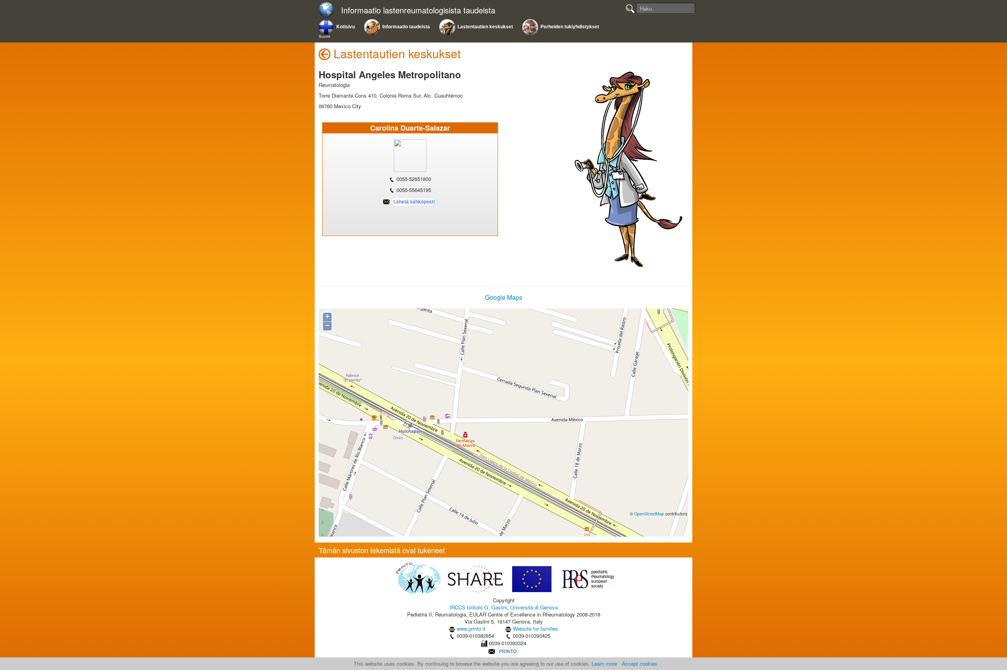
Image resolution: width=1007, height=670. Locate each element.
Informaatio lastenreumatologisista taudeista (418, 10)
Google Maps (503, 297)
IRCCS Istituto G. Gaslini (478, 607)
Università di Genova (534, 607)
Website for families (535, 628)
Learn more (604, 663)
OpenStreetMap (649, 514)
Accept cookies (639, 663)
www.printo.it (471, 628)
